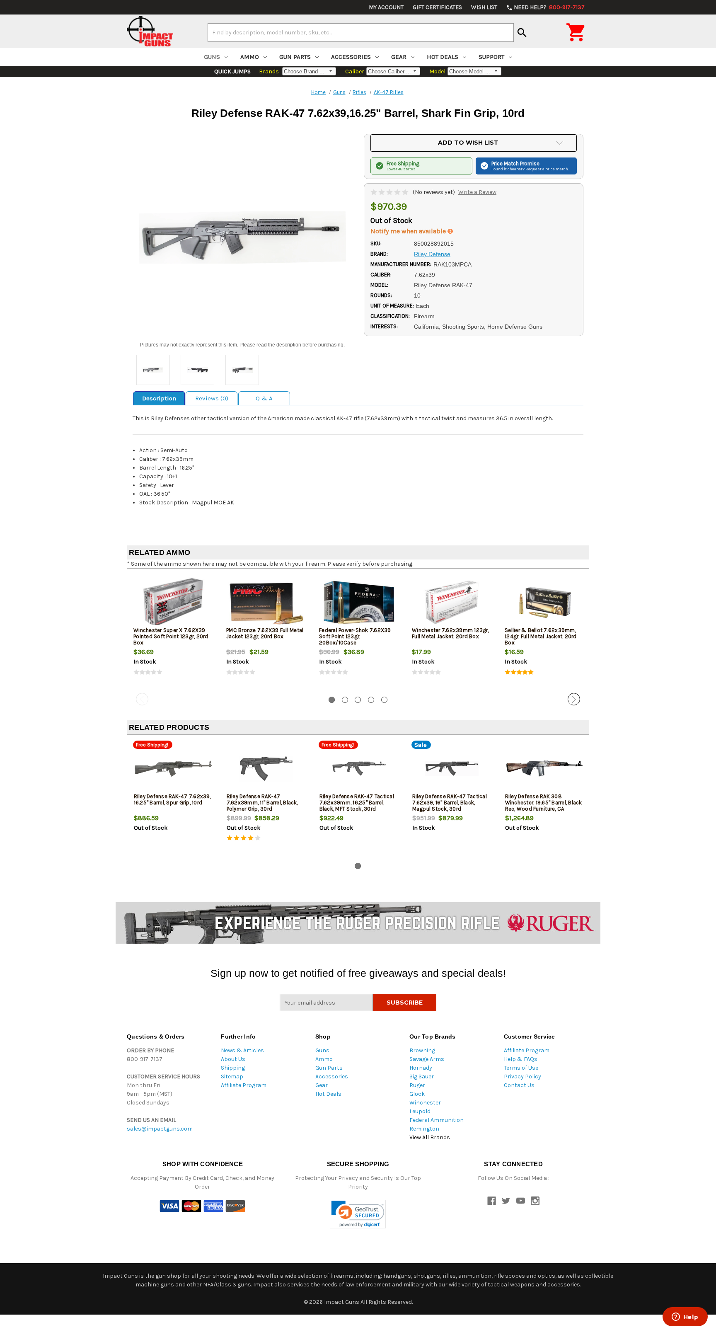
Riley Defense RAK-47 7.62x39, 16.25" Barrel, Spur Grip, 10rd (172, 799)
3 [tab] (358, 700)
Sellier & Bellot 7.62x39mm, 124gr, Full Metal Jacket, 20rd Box (541, 636)
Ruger (417, 1085)
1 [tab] (332, 700)
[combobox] (361, 32)
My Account (386, 7)
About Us (233, 1059)
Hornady (420, 1067)
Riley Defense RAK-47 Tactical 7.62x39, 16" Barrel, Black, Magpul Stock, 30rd (449, 802)
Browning (422, 1050)
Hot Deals (442, 57)
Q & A (264, 398)
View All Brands (429, 1137)
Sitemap (232, 1076)
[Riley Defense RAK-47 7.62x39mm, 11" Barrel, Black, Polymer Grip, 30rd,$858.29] (266, 769)
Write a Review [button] (477, 192)
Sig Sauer (421, 1076)
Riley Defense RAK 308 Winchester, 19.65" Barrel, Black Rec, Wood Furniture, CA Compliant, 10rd (543, 805)
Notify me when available (409, 231)
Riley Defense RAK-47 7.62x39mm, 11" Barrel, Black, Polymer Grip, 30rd (262, 802)
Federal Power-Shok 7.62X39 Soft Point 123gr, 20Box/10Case (355, 636)
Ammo (249, 57)
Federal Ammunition (436, 1120)
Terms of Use (521, 1067)
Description (159, 398)
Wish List (484, 7)
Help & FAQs (520, 1059)
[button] (357, 1214)
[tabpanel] (173, 632)
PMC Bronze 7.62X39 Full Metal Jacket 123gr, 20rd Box (264, 633)
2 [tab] (345, 700)
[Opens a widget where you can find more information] (685, 1317)
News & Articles (242, 1050)
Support (491, 57)
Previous (142, 699)
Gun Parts (295, 57)
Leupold (420, 1111)
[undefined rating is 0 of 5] (390, 192)
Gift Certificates (437, 7)
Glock (417, 1093)
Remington (424, 1128)
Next (574, 699)
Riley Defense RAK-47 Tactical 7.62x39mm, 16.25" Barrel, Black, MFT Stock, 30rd (356, 802)
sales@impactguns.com (160, 1128)
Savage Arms (426, 1059)
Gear (398, 57)
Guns (212, 57)
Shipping (233, 1067)
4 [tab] (371, 700)
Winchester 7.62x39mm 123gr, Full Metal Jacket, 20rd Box (450, 633)
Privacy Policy (522, 1076)
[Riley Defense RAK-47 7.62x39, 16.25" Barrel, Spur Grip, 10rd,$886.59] (173, 769)
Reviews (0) (211, 398)
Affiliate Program (243, 1085)
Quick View (173, 602)
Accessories (351, 57)
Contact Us (519, 1085)
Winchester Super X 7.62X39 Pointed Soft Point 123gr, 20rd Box (170, 636)
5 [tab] (384, 700)
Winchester (425, 1102)
